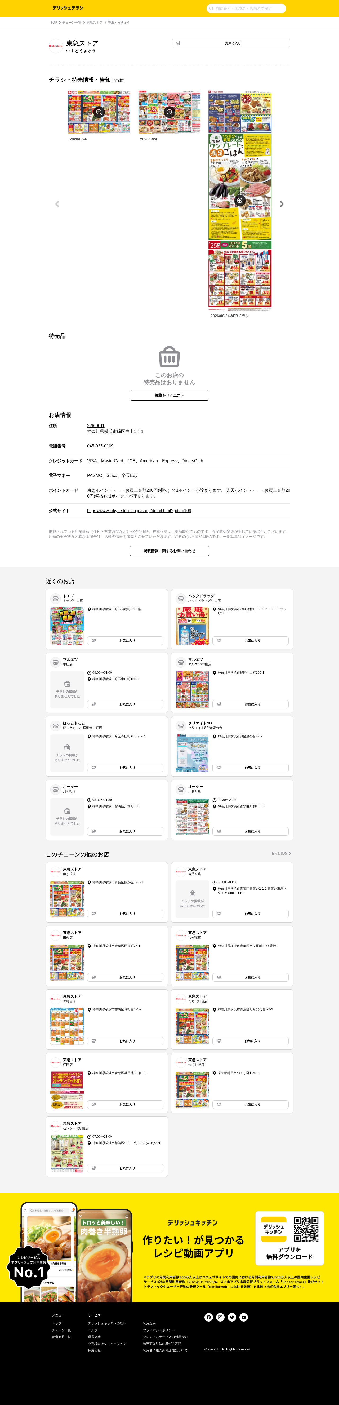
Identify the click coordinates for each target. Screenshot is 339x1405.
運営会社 (94, 1337)
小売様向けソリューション (107, 1344)
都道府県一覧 (61, 1337)
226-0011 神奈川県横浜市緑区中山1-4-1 (115, 428)
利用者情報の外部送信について (165, 1350)
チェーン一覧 (71, 22)
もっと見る (279, 853)
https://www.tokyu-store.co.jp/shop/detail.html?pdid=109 (139, 510)
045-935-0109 (100, 446)
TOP (54, 22)
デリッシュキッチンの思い (107, 1323)
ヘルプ (92, 1330)
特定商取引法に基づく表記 (162, 1344)
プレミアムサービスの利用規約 (165, 1337)
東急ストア (94, 22)
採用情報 (94, 1350)
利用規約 (149, 1323)
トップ (56, 1323)
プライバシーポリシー (159, 1330)
